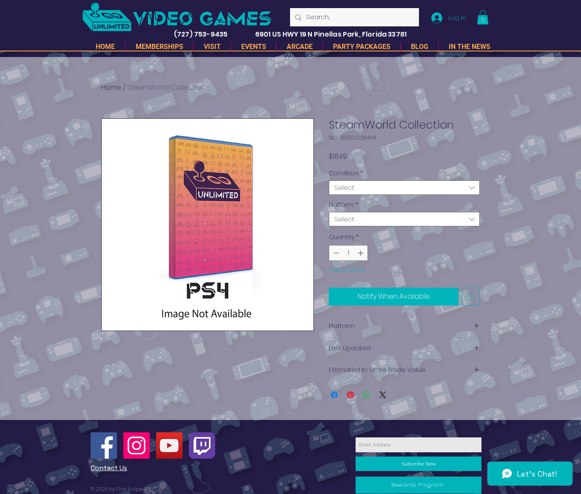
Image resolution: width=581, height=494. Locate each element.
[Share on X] (383, 395)
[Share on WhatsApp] (367, 395)
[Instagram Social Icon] (136, 445)
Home (111, 87)
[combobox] (404, 187)
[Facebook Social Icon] (104, 445)
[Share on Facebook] (334, 395)
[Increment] (361, 253)
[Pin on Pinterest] (350, 395)
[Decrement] (335, 253)
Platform (343, 205)
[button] (483, 17)
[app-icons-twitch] (202, 445)
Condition (346, 173)
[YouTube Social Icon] (169, 445)
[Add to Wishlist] (471, 297)
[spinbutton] (348, 253)
